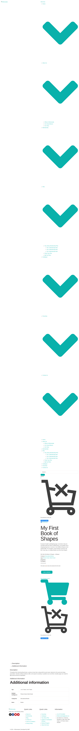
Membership (29, 716)
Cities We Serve (45, 725)
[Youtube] (15, 714)
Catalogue (44, 716)
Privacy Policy (29, 723)
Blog (27, 717)
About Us (28, 714)
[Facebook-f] (13, 714)
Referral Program (45, 723)
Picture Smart (46, 557)
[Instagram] (10, 714)
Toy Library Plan (45, 717)
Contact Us (28, 719)
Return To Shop (44, 520)
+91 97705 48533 (61, 714)
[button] (44, 522)
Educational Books (49, 556)
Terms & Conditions (30, 721)
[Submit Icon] (43, 475)
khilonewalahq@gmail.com (63, 716)
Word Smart (52, 557)
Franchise (44, 714)
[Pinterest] (18, 714)
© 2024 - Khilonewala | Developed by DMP (20, 729)
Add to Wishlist (46, 572)
